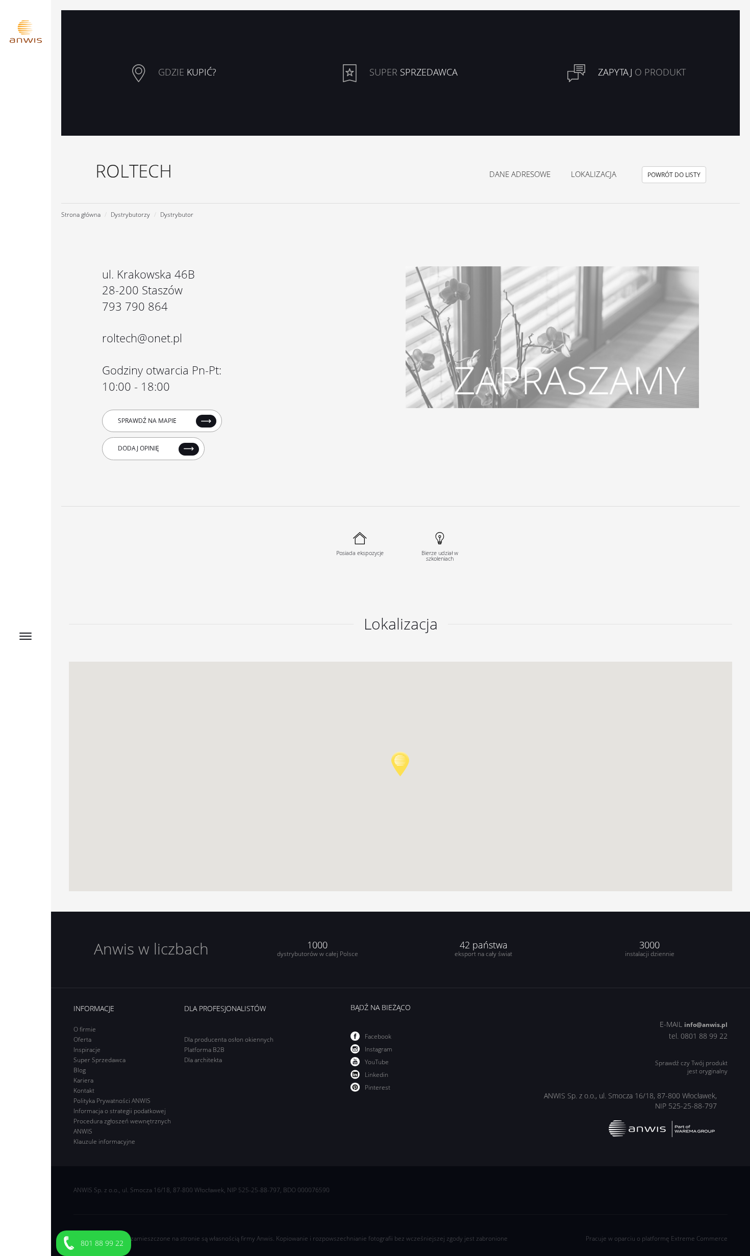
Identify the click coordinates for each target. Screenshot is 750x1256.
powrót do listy (674, 174)
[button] (400, 763)
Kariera (83, 1080)
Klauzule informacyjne (104, 1141)
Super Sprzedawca (99, 1060)
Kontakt (83, 1090)
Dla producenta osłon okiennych (228, 1039)
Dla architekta (203, 1060)
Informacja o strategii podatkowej (119, 1111)
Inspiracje (87, 1049)
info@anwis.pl (706, 1024)
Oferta (82, 1039)
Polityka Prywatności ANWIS (112, 1100)
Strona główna (81, 214)
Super (412, 72)
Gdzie (186, 72)
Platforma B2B (204, 1049)
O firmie (84, 1029)
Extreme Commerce (699, 1238)
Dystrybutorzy (130, 214)
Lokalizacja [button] (593, 174)
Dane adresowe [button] (520, 174)
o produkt (642, 72)
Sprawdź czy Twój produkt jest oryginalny (691, 1067)
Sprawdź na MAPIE (148, 420)
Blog (79, 1070)
